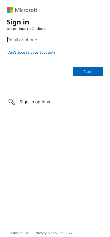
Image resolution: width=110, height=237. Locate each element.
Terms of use (19, 233)
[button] (55, 102)
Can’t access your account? (31, 52)
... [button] (72, 232)
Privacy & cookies (49, 233)
